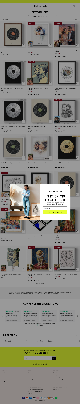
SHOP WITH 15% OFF (55, 212)
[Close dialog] (68, 185)
